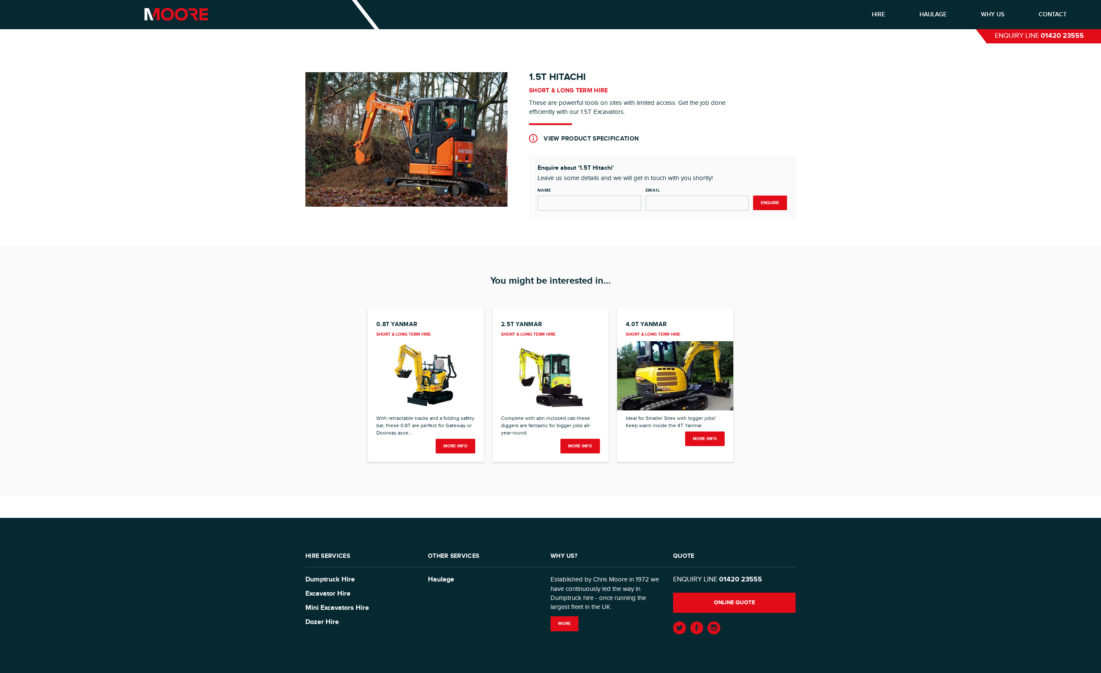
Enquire (770, 202)
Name (544, 190)
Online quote (734, 602)
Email (653, 190)
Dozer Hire (322, 622)
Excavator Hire (328, 594)
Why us (992, 14)
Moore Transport (176, 14)
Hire (878, 14)
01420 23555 (1062, 36)
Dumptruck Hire (330, 579)
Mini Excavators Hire (337, 608)
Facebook (696, 627)
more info (455, 446)
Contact (1053, 14)
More (564, 623)
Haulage (933, 14)
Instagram (713, 627)
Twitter (679, 627)
